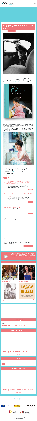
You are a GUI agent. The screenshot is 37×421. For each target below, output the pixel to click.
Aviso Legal (18, 400)
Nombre (6, 235)
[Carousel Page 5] (19, 392)
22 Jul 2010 (5, 31)
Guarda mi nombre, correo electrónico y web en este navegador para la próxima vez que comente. (18, 243)
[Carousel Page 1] (17, 354)
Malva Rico (32, 31)
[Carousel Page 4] (19, 354)
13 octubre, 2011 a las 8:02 (11, 195)
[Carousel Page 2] (17, 392)
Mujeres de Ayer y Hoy (11, 31)
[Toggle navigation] (34, 3)
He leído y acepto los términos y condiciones (16, 325)
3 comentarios (31, 178)
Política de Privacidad (18, 398)
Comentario (6, 222)
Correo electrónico (22, 235)
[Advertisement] (18, 14)
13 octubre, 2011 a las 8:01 (10, 183)
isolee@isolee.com (13, 171)
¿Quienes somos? (18, 399)
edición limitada (7, 165)
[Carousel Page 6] (20, 392)
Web (5, 238)
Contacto (18, 402)
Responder (30, 189)
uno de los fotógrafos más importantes (14, 81)
